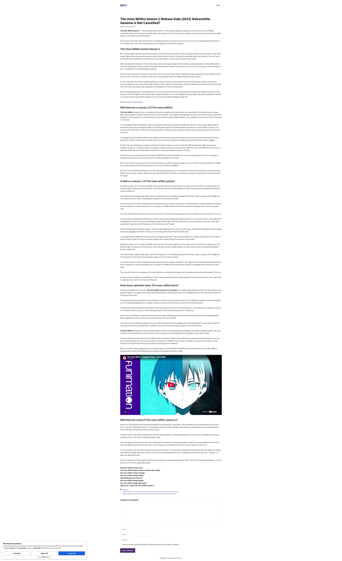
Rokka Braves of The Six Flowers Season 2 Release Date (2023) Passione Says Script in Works (150, 492)
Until (130, 463)
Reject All (44, 553)
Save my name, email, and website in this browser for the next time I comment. (150, 544)
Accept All (71, 553)
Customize (17, 553)
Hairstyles (126, 489)
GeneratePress (178, 558)
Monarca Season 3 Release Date (131, 102)
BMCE (123, 5)
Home (218, 5)
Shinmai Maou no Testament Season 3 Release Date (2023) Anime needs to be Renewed (149, 494)
